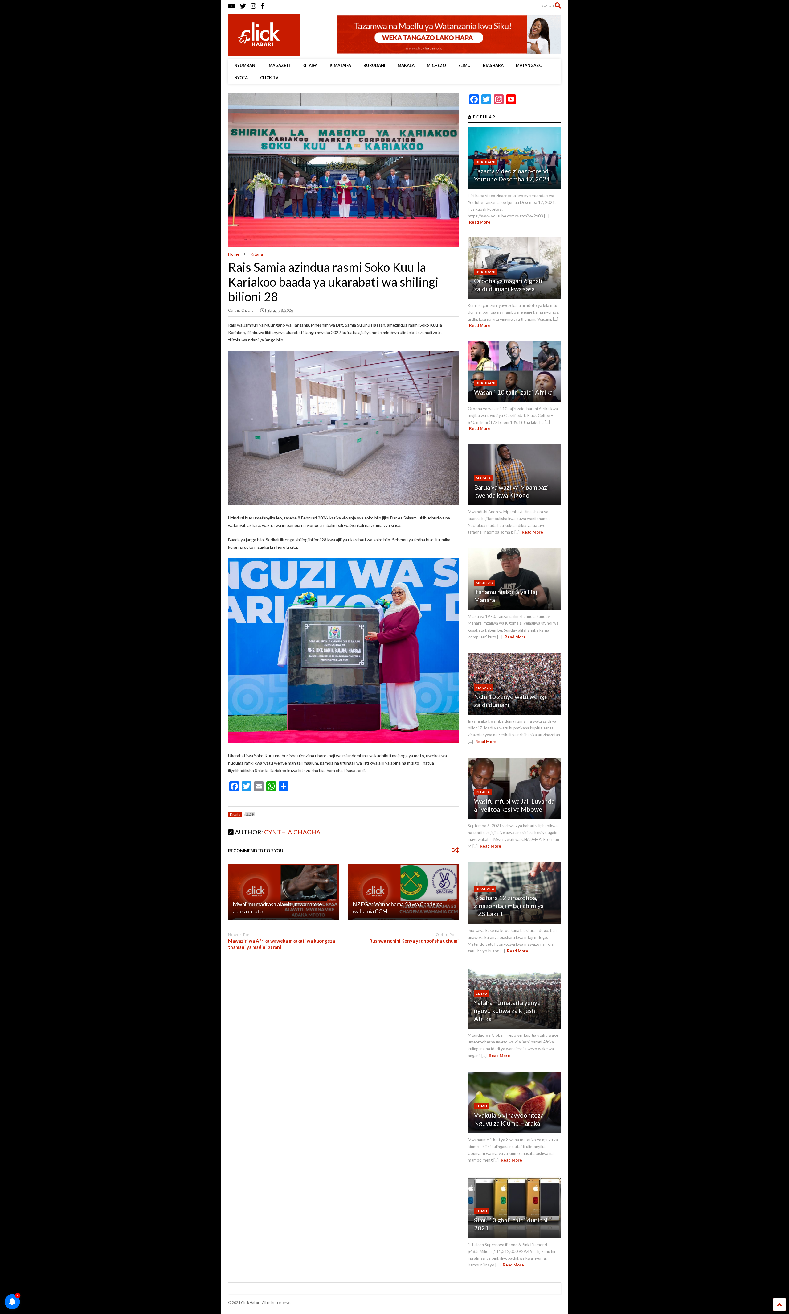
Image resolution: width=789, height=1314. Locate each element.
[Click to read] (283, 892)
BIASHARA (493, 65)
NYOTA (241, 77)
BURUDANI (374, 65)
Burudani (486, 162)
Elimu (481, 993)
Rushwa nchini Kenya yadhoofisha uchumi (414, 941)
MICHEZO (436, 65)
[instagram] (253, 6)
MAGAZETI (279, 65)
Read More (479, 222)
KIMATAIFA (340, 65)
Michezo (484, 583)
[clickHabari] (259, 48)
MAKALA (406, 65)
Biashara (485, 888)
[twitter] (243, 6)
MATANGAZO (529, 65)
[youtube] (231, 6)
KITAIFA (309, 65)
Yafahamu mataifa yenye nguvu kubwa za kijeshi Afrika (507, 1010)
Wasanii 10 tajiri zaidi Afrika (513, 392)
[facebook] (262, 6)
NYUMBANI (245, 65)
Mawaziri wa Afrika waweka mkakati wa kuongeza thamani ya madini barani (281, 944)
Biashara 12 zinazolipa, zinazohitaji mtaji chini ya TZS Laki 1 (509, 905)
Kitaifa (483, 792)
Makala (483, 478)
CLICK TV (269, 77)
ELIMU (464, 65)
